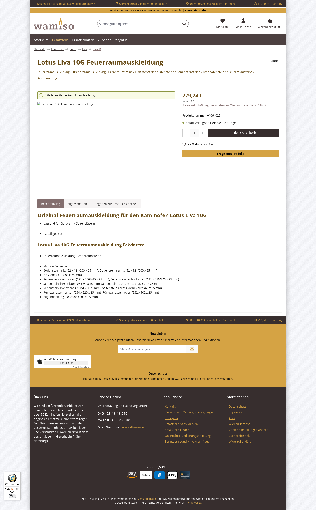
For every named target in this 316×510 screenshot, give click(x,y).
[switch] (12, 496)
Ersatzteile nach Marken (181, 424)
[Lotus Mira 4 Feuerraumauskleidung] (106, 141)
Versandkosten (147, 498)
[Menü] (18, 474)
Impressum (236, 412)
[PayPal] (159, 475)
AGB (177, 378)
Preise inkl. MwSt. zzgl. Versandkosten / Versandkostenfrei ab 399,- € (224, 105)
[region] (106, 136)
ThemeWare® (193, 502)
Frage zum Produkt (230, 154)
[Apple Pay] (172, 475)
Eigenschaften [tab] (77, 204)
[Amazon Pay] (132, 475)
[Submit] (192, 349)
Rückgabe (171, 418)
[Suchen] (184, 23)
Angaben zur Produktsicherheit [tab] (116, 204)
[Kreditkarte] (185, 475)
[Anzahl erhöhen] (203, 133)
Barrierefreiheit (239, 436)
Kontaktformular (195, 10)
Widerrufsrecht (239, 424)
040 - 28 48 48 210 (141, 10)
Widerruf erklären (241, 442)
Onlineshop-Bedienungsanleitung (188, 436)
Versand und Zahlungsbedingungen (189, 412)
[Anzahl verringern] (186, 133)
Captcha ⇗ (81, 367)
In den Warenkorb (243, 133)
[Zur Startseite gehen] (54, 24)
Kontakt (170, 406)
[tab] (50, 203)
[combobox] (138, 23)
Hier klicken (66, 363)
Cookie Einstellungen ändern (248, 430)
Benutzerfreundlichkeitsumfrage (187, 442)
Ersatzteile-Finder (177, 430)
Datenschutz (237, 406)
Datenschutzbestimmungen (116, 378)
